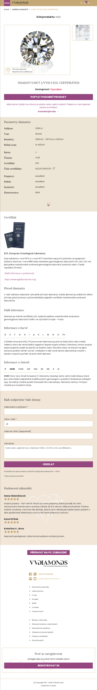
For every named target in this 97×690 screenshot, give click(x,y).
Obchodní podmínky (40, 587)
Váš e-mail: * (10, 419)
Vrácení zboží (37, 611)
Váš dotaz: (9, 443)
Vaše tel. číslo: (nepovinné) (17, 431)
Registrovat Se (48, 665)
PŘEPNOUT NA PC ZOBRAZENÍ (48, 552)
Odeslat (48, 464)
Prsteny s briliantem (40, 636)
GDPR (57, 471)
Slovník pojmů (37, 640)
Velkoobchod (37, 591)
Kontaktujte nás (47, 111)
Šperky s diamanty (39, 620)
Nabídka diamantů (20, 9)
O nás (34, 595)
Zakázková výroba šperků (42, 632)
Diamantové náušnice (41, 628)
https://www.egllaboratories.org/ (20, 279)
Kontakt (35, 599)
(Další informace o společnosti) (19, 273)
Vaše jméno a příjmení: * (16, 407)
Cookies (35, 607)
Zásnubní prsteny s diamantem (45, 624)
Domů (6, 9)
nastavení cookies (48, 685)
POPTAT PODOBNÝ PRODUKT (48, 97)
